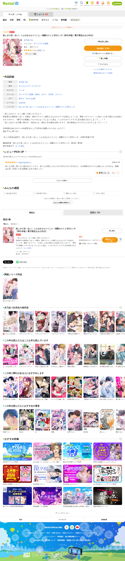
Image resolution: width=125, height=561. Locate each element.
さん (25, 162)
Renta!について (33, 533)
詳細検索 (104, 519)
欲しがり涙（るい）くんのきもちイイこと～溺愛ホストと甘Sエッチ (47, 106)
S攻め (37, 94)
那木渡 (85, 432)
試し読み (112, 231)
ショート (42, 14)
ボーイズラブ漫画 (41, 43)
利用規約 (60, 536)
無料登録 (118, 3)
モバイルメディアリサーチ (30, 86)
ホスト (44, 94)
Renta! (5, 267)
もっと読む (20, 145)
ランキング (62, 519)
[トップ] (8, 3)
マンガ (21, 90)
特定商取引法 (38, 540)
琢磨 (52, 432)
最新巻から (15, 224)
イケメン (58, 94)
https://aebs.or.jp (36, 557)
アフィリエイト (50, 536)
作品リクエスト (68, 533)
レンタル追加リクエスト (103, 69)
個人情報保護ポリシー (72, 536)
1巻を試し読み (103, 41)
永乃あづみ (28, 40)
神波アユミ (6, 432)
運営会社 (88, 540)
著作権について (50, 540)
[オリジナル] (33, 20)
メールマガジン (92, 533)
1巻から (6, 224)
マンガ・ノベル (15, 14)
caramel (22, 102)
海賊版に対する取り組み (75, 540)
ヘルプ (42, 533)
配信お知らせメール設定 (103, 73)
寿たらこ (102, 432)
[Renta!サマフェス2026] (16, 3)
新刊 (20, 519)
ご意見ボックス (80, 533)
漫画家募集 (61, 540)
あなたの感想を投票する (62, 202)
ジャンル (74, 20)
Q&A (48, 533)
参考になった (104, 172)
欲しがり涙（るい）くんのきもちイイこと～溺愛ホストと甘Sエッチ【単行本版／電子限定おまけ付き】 (46, 230)
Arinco (21, 432)
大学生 (51, 94)
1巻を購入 (102, 48)
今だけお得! (30, 98)
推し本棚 (104, 58)
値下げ (21, 98)
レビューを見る (62, 180)
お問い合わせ (56, 533)
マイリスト (104, 64)
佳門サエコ (71, 432)
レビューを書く (32, 54)
